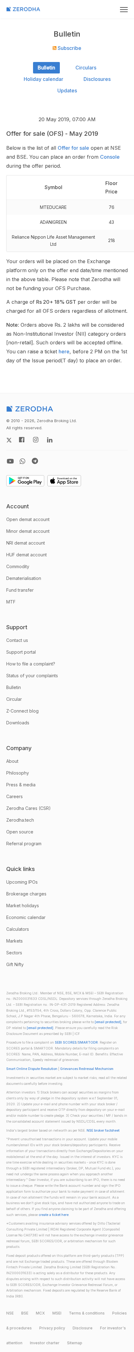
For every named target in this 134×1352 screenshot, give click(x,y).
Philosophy (17, 772)
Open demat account (28, 519)
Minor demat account (28, 531)
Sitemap (74, 1343)
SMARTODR (88, 1043)
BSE (24, 1313)
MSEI (56, 1313)
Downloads (17, 722)
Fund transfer (20, 590)
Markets (14, 940)
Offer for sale (73, 148)
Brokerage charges (26, 893)
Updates (67, 90)
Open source (19, 831)
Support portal (21, 652)
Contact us (17, 640)
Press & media (21, 784)
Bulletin (46, 67)
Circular (14, 699)
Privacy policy (52, 1328)
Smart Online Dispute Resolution (31, 1069)
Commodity (17, 566)
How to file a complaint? (30, 663)
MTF (11, 601)
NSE (10, 1313)
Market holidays (22, 905)
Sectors (14, 952)
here (64, 351)
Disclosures (97, 79)
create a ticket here (54, 1215)
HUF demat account (26, 554)
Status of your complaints (32, 675)
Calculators (17, 929)
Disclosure (83, 1328)
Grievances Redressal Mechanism (86, 1069)
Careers (14, 796)
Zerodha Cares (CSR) (28, 808)
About (12, 761)
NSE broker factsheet (103, 1131)
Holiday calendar (43, 79)
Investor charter (45, 1343)
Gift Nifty (15, 964)
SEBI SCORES (66, 1043)
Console (110, 157)
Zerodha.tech (20, 820)
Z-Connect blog (22, 711)
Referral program (23, 843)
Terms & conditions (87, 1313)
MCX (40, 1313)
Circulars (85, 67)
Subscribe (68, 48)
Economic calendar (25, 917)
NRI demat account (25, 543)
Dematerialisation (23, 578)
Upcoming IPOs (22, 882)
